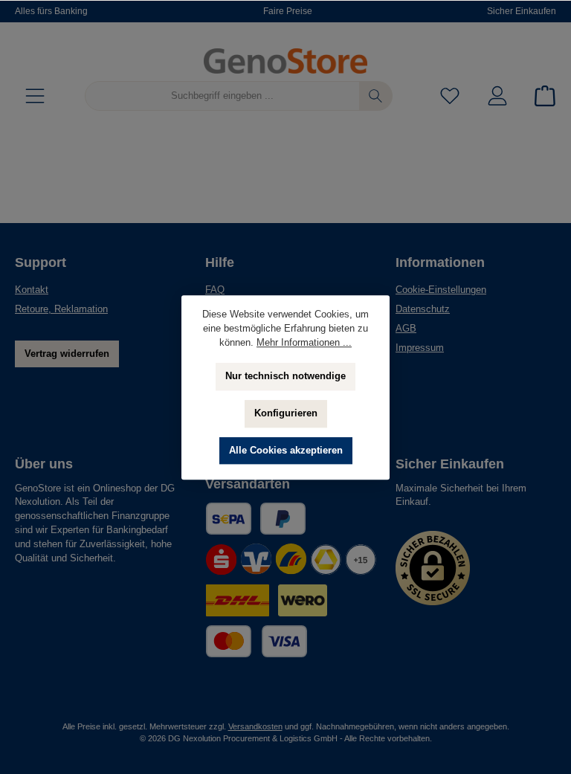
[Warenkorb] (540, 96)
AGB (406, 328)
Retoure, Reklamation (61, 309)
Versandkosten (255, 726)
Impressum (420, 348)
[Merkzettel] (450, 96)
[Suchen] (376, 96)
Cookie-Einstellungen (441, 290)
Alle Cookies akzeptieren (286, 450)
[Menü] (35, 96)
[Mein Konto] (497, 96)
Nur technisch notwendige (285, 376)
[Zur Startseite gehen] (285, 61)
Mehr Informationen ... (304, 343)
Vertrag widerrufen (67, 354)
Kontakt (31, 290)
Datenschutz (423, 309)
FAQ (215, 290)
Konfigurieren (285, 413)
